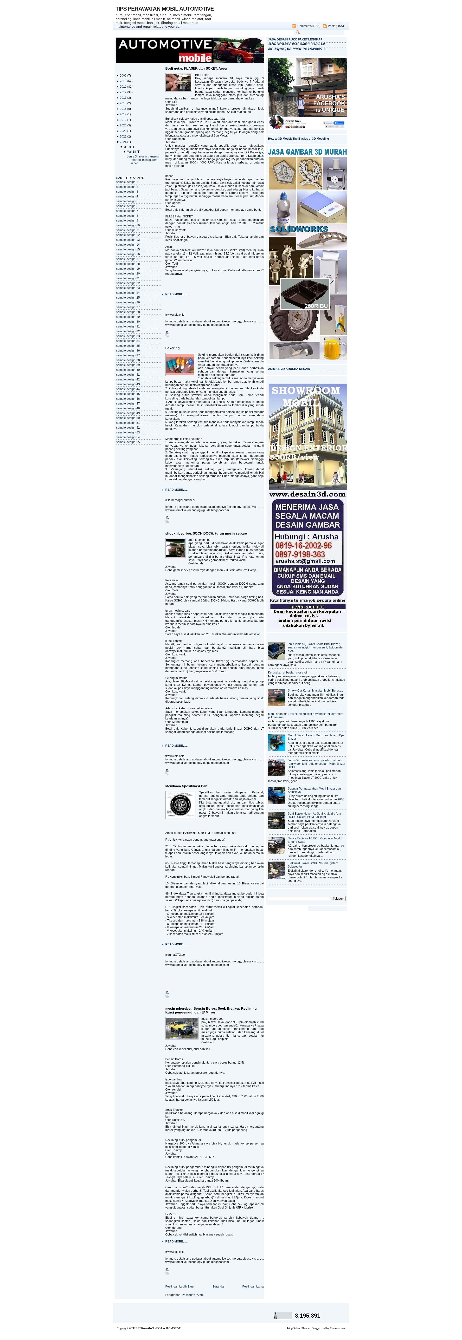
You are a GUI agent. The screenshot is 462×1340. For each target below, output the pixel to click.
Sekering (172, 348)
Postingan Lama (253, 1286)
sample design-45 (128, 394)
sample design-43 (128, 384)
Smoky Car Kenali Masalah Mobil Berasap (315, 690)
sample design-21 (128, 278)
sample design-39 (128, 365)
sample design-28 (128, 312)
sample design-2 (127, 187)
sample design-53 (128, 432)
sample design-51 (128, 423)
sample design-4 (127, 196)
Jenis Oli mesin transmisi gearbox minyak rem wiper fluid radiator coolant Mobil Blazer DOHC (316, 764)
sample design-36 (128, 350)
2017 (123, 114)
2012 (123, 92)
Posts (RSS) (336, 26)
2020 (123, 125)
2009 (123, 75)
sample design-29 (128, 317)
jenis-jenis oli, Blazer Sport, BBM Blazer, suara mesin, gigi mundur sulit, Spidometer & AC (316, 647)
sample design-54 (128, 437)
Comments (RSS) (308, 26)
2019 (123, 120)
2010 (123, 81)
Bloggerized (319, 1328)
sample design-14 (128, 244)
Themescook (337, 1328)
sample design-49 (128, 413)
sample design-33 (128, 336)
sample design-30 (128, 321)
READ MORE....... (176, 294)
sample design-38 (128, 360)
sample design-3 (127, 191)
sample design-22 (128, 283)
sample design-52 (128, 427)
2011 (123, 86)
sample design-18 (128, 264)
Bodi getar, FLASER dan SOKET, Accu (196, 68)
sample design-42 (128, 379)
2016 (123, 109)
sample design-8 (127, 215)
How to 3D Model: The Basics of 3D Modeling (298, 138)
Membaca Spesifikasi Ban (186, 786)
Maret (127, 147)
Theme (306, 1328)
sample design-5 (127, 201)
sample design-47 (128, 403)
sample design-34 (128, 341)
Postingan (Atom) (193, 1295)
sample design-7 (127, 211)
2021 (123, 131)
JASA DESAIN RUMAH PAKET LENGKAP (296, 44)
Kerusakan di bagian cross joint (288, 672)
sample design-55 (128, 442)
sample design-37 (128, 355)
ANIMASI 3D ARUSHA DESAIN (289, 369)
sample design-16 (128, 254)
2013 (123, 97)
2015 (123, 103)
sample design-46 (128, 398)
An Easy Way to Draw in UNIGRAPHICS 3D (297, 49)
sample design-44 (128, 389)
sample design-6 (127, 206)
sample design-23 (128, 288)
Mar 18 (132, 151)
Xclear (297, 1328)
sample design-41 (128, 374)
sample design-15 (128, 249)
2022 (123, 136)
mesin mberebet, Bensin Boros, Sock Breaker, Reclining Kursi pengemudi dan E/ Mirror (211, 1010)
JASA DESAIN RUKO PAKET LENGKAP (295, 39)
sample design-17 (128, 259)
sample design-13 (128, 240)
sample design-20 (128, 273)
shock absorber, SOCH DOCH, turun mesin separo (206, 533)
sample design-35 (128, 345)
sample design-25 (128, 297)
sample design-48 (128, 408)
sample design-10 (128, 225)
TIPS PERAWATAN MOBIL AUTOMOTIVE (165, 9)
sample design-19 (128, 268)
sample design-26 (128, 302)
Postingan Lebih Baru (179, 1286)
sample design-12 (128, 235)
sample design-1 (127, 182)
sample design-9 (127, 220)
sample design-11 (128, 230)
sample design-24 (128, 292)
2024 (123, 142)
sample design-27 (128, 307)
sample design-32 (128, 331)
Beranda (218, 1286)
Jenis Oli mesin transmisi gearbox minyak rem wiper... (143, 160)
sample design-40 (128, 370)
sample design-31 (128, 326)
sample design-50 (128, 418)
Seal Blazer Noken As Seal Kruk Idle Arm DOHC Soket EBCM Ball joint (314, 815)
